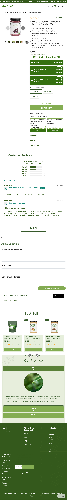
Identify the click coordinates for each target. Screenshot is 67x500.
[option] (15, 27)
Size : (37, 87)
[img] (8, 185)
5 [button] (32, 355)
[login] (48, 6)
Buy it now (46, 108)
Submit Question (52, 288)
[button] (54, 6)
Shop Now (57, 1)
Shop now (7, 1)
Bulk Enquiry (28, 444)
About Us (27, 434)
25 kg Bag (34, 96)
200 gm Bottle (36, 91)
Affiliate (26, 437)
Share (60, 18)
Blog (25, 441)
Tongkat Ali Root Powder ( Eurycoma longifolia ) (32, 337)
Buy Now (13, 349)
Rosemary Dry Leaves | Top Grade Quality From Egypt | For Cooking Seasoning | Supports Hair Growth (12, 337)
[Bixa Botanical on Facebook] (27, 472)
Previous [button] (8, 28)
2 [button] (27, 355)
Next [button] (23, 28)
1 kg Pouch (48, 91)
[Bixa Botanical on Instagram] (22, 472)
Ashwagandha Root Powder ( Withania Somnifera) (53, 337)
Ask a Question (58, 296)
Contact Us (28, 448)
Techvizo (33, 496)
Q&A (33, 228)
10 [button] (41, 355)
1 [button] (25, 355)
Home (6, 12)
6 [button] (34, 355)
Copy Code (37, 130)
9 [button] (39, 355)
